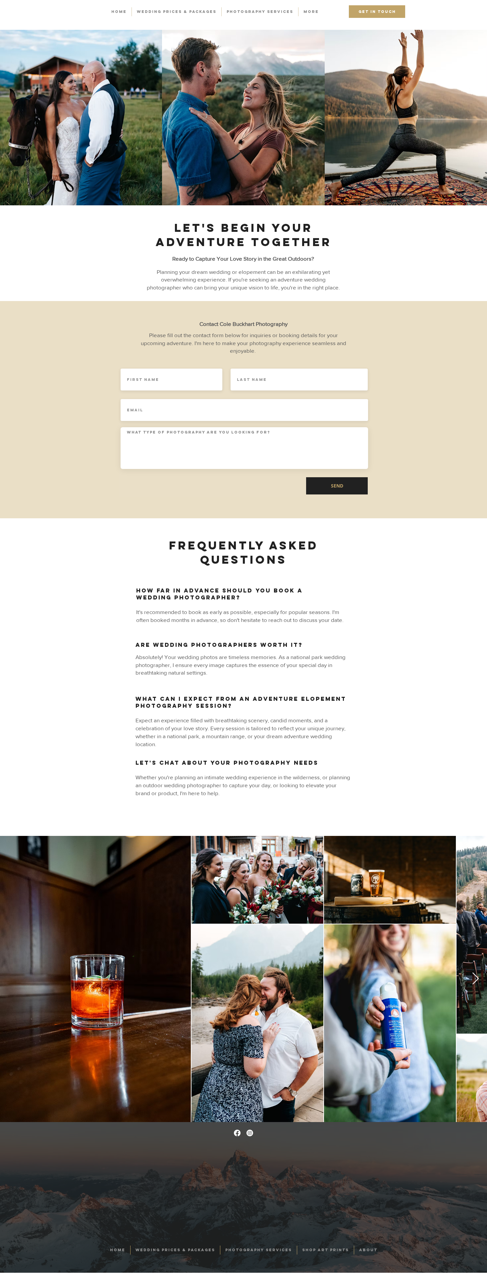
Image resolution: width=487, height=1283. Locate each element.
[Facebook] (237, 1133)
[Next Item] (475, 978)
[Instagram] (249, 1133)
